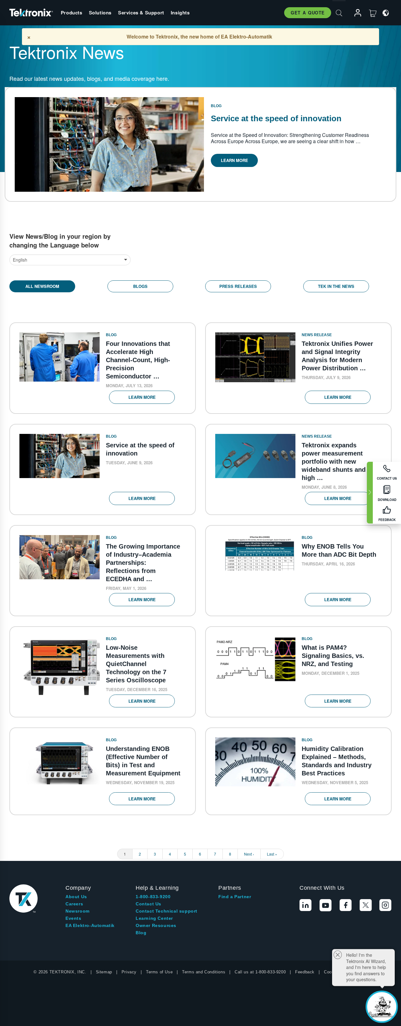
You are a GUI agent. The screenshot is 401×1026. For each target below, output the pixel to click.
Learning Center (154, 918)
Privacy (129, 972)
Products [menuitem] (71, 12)
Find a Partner (234, 896)
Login (355, 13)
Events (73, 918)
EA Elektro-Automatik (90, 925)
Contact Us (148, 903)
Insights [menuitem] (180, 12)
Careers (74, 903)
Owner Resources (156, 925)
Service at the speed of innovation (276, 118)
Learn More (234, 160)
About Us (76, 896)
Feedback (305, 972)
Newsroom (77, 911)
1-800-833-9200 (153, 896)
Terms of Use (159, 972)
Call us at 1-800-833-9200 (260, 972)
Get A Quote (308, 12)
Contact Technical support (166, 911)
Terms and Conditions (203, 972)
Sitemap (104, 972)
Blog (141, 932)
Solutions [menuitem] (100, 12)
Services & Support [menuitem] (141, 12)
